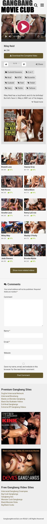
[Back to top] (42, 518)
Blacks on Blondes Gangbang (13, 399)
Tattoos (31, 88)
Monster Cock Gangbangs (11, 499)
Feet (22, 83)
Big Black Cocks (7, 505)
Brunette (31, 77)
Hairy (9, 88)
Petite (20, 88)
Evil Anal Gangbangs (9, 404)
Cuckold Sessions (14, 72)
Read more (38, 102)
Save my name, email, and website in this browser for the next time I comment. (21, 368)
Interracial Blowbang (9, 396)
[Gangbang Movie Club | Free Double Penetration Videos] (17, 6)
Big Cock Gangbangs (9, 494)
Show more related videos (23, 270)
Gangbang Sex (7, 497)
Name (7, 331)
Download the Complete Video (24, 56)
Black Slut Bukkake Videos (12, 402)
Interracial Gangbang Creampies (14, 491)
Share (40, 64)
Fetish (32, 83)
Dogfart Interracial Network (12, 393)
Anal (9, 77)
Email (7, 342)
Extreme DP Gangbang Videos (13, 407)
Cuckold (10, 83)
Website (7, 353)
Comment (8, 297)
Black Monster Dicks (9, 502)
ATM (19, 77)
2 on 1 (30, 72)
